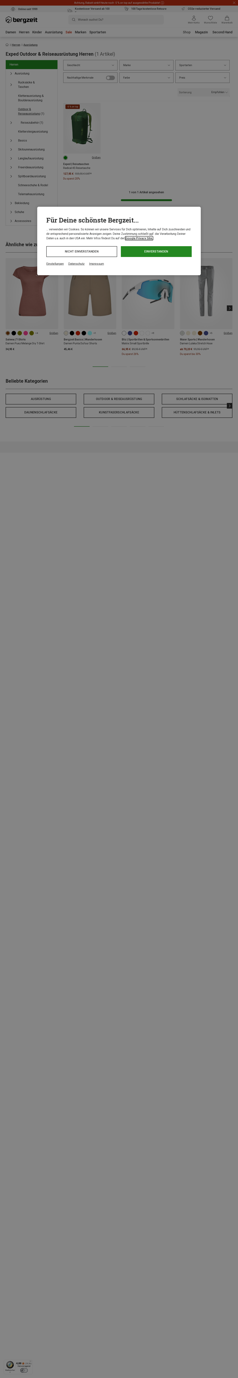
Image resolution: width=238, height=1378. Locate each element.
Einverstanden (156, 251)
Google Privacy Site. (139, 238)
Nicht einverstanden (82, 251)
